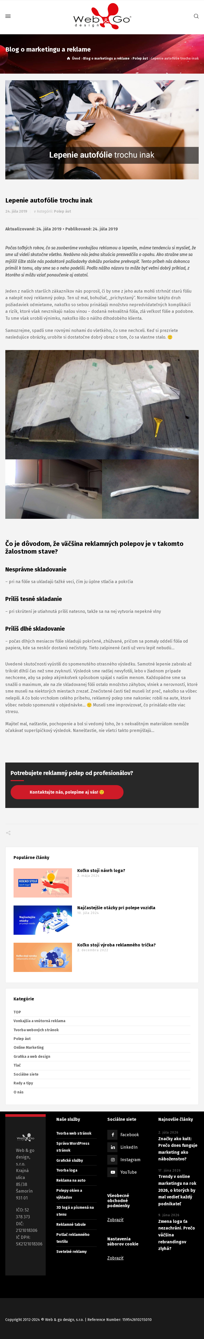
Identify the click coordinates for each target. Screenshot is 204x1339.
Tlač (17, 1065)
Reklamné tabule (71, 1224)
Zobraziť (115, 1219)
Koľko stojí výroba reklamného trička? (116, 945)
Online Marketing (29, 1047)
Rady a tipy (23, 1083)
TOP (17, 1012)
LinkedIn (129, 1147)
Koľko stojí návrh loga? (101, 870)
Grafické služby (69, 1160)
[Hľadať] (195, 16)
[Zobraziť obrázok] (102, 130)
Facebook (129, 1134)
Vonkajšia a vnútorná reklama (39, 1021)
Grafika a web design (32, 1056)
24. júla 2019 (16, 211)
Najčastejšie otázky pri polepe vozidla (116, 908)
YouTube (128, 1172)
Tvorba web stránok (73, 1133)
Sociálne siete (26, 1074)
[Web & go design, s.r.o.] (102, 16)
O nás (19, 1092)
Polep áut (62, 211)
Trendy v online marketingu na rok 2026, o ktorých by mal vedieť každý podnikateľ (177, 1190)
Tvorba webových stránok (36, 1030)
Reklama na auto (71, 1180)
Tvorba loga (66, 1170)
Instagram (130, 1159)
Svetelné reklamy (71, 1251)
